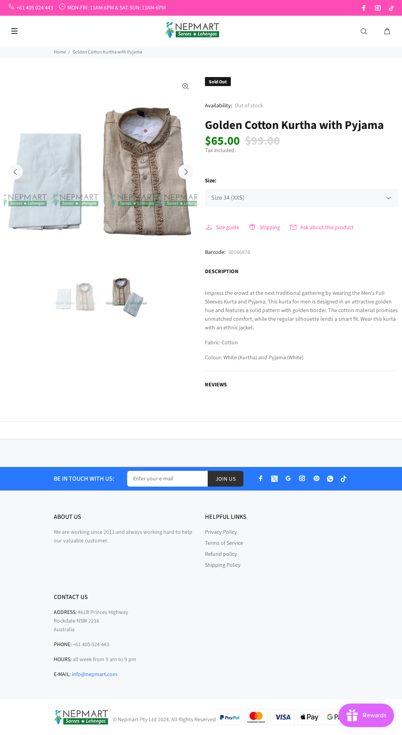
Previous (15, 171)
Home (60, 52)
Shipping (269, 228)
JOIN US (226, 479)
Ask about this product (327, 228)
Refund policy (221, 554)
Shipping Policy (223, 565)
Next (185, 171)
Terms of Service (224, 543)
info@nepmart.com (94, 674)
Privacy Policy (221, 532)
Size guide (227, 228)
